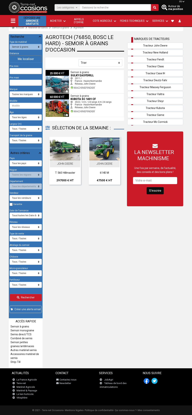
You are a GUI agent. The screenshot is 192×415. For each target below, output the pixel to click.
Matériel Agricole (25, 387)
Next (116, 161)
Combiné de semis (21, 338)
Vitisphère (21, 397)
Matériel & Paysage (26, 390)
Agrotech (79, 27)
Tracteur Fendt (155, 59)
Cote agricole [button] (102, 20)
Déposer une (32, 20)
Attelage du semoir (19, 245)
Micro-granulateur (19, 268)
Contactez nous (67, 379)
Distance (14, 53)
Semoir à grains (60, 27)
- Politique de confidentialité (98, 410)
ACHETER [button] (56, 20)
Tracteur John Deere (155, 45)
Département (16, 181)
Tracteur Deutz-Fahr (155, 80)
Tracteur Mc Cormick (155, 121)
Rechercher (28, 297)
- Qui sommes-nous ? (124, 410)
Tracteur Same (155, 114)
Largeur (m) (16, 124)
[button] (13, 21)
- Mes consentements (148, 410)
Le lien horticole (25, 394)
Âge (12, 112)
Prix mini (14, 66)
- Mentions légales (73, 410)
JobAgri (108, 379)
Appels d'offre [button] (79, 21)
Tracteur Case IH (155, 73)
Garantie (17, 204)
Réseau (14, 222)
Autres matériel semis (23, 350)
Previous (53, 161)
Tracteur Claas (155, 66)
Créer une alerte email (27, 309)
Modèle (13, 101)
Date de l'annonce (19, 210)
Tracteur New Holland (155, 52)
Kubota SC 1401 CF (55, 95)
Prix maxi (14, 77)
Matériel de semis (38, 27)
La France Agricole (26, 379)
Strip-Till (15, 361)
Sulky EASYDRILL (54, 71)
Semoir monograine (22, 330)
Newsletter (65, 383)
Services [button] (158, 20)
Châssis (14, 256)
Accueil (19, 27)
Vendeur (14, 193)
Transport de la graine (21, 135)
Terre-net (21, 383)
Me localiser (26, 59)
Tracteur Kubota (155, 108)
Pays (12, 158)
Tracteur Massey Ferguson (155, 87)
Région (13, 170)
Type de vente (17, 233)
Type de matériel (18, 42)
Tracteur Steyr (155, 101)
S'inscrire (155, 190)
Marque (13, 89)
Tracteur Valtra (155, 94)
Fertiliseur (15, 279)
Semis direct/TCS (21, 334)
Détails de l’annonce (67, 156)
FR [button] (180, 1)
